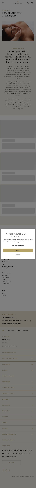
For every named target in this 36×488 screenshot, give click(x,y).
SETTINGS (18, 254)
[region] (18, 244)
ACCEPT (18, 250)
